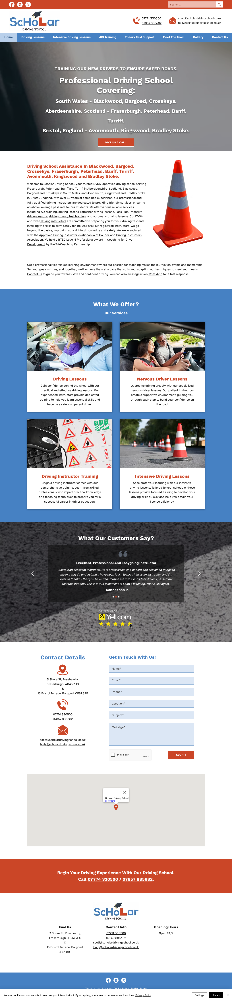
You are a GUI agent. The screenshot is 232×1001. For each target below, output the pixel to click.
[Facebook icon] (11, 4)
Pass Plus (121, 212)
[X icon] (28, 4)
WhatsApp (155, 274)
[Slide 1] (113, 596)
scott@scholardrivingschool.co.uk (63, 740)
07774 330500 (151, 18)
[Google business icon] (20, 4)
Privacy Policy (143, 995)
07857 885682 (151, 23)
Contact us (34, 274)
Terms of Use (92, 988)
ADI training (49, 212)
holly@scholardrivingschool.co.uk (62, 744)
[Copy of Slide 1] (116, 596)
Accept (216, 995)
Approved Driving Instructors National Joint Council (74, 235)
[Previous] (32, 573)
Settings (199, 995)
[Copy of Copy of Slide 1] (118, 596)
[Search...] (219, 4)
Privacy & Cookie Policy (115, 988)
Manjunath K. (117, 590)
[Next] (199, 573)
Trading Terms (139, 988)
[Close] (227, 995)
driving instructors (53, 221)
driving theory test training (67, 216)
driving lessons (68, 212)
